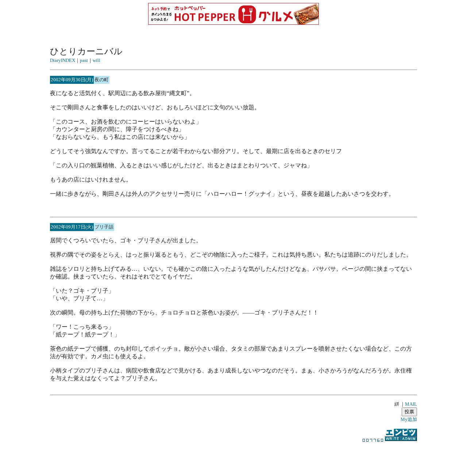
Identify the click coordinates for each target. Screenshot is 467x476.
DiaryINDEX (62, 60)
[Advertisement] (233, 456)
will (96, 60)
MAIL (411, 404)
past (84, 60)
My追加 (409, 419)
